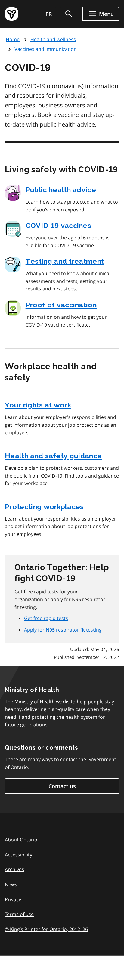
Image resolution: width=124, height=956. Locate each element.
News (11, 884)
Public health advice (61, 190)
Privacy (13, 899)
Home (13, 39)
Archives (14, 869)
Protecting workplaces (44, 507)
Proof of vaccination (61, 305)
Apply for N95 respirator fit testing (63, 629)
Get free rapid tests (46, 618)
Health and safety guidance (53, 456)
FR (48, 13)
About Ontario (21, 839)
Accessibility (18, 854)
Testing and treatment (65, 261)
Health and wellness (53, 39)
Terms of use (19, 914)
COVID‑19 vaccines (58, 225)
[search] (68, 14)
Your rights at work (38, 405)
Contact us (62, 786)
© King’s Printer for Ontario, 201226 (46, 929)
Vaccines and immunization (45, 49)
